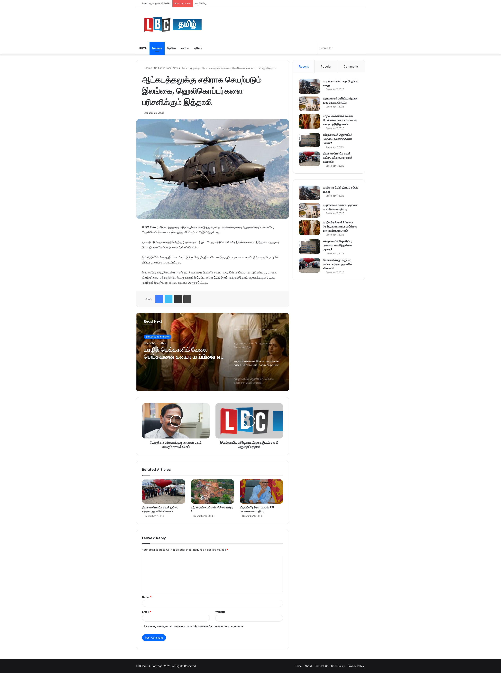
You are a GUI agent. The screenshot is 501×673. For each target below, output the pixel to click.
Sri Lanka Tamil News (167, 67)
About (308, 666)
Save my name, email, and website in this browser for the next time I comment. (194, 626)
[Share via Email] (178, 299)
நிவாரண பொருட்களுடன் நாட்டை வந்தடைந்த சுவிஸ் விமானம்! (160, 509)
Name (146, 597)
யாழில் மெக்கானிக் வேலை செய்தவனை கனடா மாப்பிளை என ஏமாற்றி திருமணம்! (237, 3)
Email (146, 611)
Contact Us (321, 666)
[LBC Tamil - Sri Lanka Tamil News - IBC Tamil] (194, 24)
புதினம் (198, 48)
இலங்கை (157, 48)
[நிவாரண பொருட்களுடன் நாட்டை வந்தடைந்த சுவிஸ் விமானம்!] (163, 491)
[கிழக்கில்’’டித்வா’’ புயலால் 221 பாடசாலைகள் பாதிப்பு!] (261, 491)
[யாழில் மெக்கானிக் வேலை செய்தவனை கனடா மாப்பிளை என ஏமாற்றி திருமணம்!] (309, 121)
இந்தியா (171, 48)
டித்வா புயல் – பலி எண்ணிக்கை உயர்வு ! (212, 509)
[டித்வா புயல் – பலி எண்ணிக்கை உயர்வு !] (212, 491)
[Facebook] (159, 299)
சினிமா (185, 48)
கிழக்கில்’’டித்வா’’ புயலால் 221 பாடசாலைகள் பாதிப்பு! (257, 509)
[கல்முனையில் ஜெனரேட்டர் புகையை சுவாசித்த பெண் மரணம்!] (309, 140)
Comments (351, 66)
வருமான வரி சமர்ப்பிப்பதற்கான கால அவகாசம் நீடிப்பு (340, 101)
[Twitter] (168, 299)
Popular (326, 66)
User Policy (338, 666)
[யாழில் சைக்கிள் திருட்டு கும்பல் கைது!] (309, 86)
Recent (304, 66)
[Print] (187, 299)
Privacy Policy (356, 666)
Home (143, 48)
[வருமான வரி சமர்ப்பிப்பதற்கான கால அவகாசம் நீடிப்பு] (309, 104)
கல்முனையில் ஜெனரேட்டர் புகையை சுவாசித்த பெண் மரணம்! (337, 139)
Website (220, 611)
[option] (212, 352)
